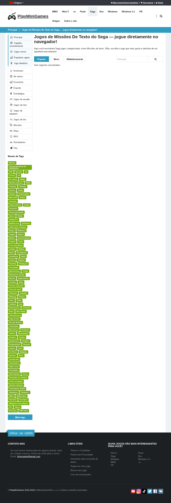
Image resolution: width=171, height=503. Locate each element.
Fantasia (12, 186)
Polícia (12, 333)
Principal (17, 37)
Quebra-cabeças (16, 183)
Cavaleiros (13, 256)
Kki (10, 407)
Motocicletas (14, 271)
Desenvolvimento (16, 212)
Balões (12, 238)
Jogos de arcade (21, 99)
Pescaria (13, 411)
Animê (22, 197)
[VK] (160, 491)
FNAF (19, 300)
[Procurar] (155, 59)
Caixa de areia (15, 289)
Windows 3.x (128, 11)
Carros (12, 175)
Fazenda (12, 264)
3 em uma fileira (15, 245)
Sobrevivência (15, 205)
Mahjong (12, 297)
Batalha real (14, 223)
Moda (28, 183)
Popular (41, 59)
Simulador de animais (18, 378)
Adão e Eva (14, 367)
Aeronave (13, 208)
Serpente (25, 330)
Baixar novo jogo (78, 470)
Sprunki (19, 172)
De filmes (13, 352)
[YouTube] (133, 491)
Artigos (56, 21)
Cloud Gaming (24, 238)
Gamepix (13, 201)
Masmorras (13, 330)
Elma (11, 311)
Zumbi (26, 205)
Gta (20, 304)
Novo (56, 59)
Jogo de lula (14, 319)
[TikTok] (144, 491)
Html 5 (65, 11)
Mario (11, 253)
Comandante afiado (17, 389)
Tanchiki (23, 293)
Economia (18, 82)
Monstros (21, 231)
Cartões (12, 249)
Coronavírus (14, 363)
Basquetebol (23, 333)
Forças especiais (16, 286)
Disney (22, 297)
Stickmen (26, 223)
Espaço (12, 194)
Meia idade (21, 311)
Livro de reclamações (80, 474)
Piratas (22, 337)
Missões (17, 125)
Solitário (12, 304)
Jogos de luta (20, 105)
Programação (14, 344)
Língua (18, 2)
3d (26, 172)
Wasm (17, 407)
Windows (112, 11)
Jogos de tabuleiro (15, 112)
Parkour (26, 344)
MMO (55, 11)
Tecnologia (13, 267)
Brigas (12, 231)
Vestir (20, 190)
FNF (10, 172)
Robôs (20, 216)
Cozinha (12, 282)
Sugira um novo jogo (80, 466)
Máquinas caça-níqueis (18, 403)
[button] (161, 16)
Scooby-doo (14, 359)
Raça (16, 131)
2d (19, 175)
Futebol (12, 242)
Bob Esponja (14, 374)
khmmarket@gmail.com (28, 456)
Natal (23, 256)
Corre (20, 242)
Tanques (21, 260)
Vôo (15, 148)
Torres (25, 374)
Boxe (21, 355)
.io (74, 11)
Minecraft (13, 197)
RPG (15, 136)
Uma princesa (15, 315)
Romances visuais (16, 275)
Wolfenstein (21, 396)
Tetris (11, 300)
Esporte (17, 88)
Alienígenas (22, 253)
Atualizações (24, 194)
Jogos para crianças (17, 227)
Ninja (21, 282)
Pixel (20, 348)
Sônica (21, 234)
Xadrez (12, 348)
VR (140, 11)
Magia (22, 179)
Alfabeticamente (74, 59)
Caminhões (13, 370)
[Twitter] (149, 491)
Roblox (21, 249)
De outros (18, 76)
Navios (12, 278)
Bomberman (14, 341)
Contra (12, 260)
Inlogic (12, 234)
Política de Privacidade (81, 454)
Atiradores (13, 392)
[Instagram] (138, 491)
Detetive (12, 355)
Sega (92, 11)
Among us (23, 264)
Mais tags (20, 417)
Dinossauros (14, 308)
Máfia (11, 396)
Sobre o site (70, 21)
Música (12, 163)
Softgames (13, 220)
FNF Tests (24, 411)
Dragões (25, 341)
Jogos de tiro (19, 119)
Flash (83, 11)
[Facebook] (155, 491)
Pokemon (13, 293)
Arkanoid (26, 308)
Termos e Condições (80, 450)
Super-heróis (23, 278)
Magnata (23, 352)
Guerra (12, 190)
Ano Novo (23, 400)
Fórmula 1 (25, 392)
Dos (102, 11)
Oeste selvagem (16, 381)
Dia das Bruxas (15, 322)
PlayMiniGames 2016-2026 (22, 490)
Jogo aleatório (20, 63)
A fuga (25, 271)
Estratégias (19, 93)
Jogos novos (19, 51)
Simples (12, 337)
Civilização (13, 326)
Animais (22, 186)
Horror (11, 216)
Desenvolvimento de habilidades (17, 167)
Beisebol (12, 400)
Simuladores (19, 142)
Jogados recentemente (16, 44)
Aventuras (18, 70)
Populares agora (21, 57)
